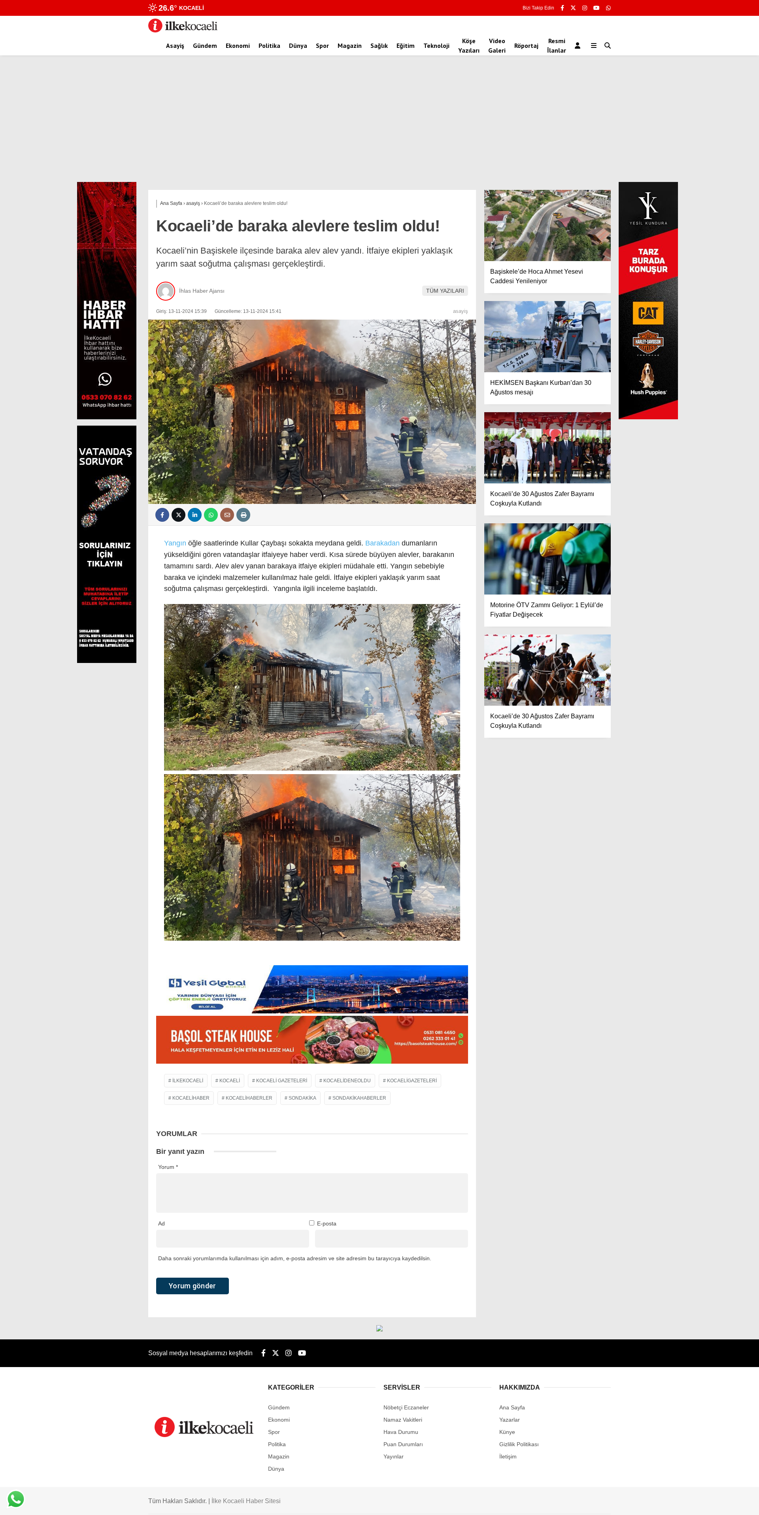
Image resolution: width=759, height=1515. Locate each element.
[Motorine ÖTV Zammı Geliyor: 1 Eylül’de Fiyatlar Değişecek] (547, 559)
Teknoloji (436, 45)
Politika (269, 45)
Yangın (175, 543)
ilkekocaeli (187, 1080)
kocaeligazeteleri (412, 1080)
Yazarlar (509, 1420)
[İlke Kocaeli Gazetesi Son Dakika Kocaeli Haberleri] (182, 30)
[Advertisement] (379, 122)
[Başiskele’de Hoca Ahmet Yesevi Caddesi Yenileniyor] (547, 225)
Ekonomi (238, 45)
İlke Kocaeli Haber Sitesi (246, 1501)
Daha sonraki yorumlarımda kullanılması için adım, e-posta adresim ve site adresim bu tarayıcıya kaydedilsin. (294, 1258)
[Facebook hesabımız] (562, 8)
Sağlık (379, 45)
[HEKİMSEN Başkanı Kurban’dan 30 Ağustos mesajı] (547, 336)
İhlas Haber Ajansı (202, 291)
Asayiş (175, 45)
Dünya (298, 45)
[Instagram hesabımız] (584, 8)
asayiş (460, 311)
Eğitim (405, 45)
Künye (507, 1432)
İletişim (508, 1456)
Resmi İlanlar (556, 45)
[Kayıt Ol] (579, 45)
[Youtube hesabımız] (596, 8)
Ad (161, 1223)
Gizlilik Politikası (519, 1444)
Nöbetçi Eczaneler (406, 1407)
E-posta (326, 1223)
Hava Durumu (400, 1432)
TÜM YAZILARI (445, 291)
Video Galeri (497, 45)
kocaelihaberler (249, 1098)
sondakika (302, 1098)
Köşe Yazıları (469, 45)
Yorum (168, 1167)
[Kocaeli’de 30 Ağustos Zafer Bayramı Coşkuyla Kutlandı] (547, 447)
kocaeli (229, 1080)
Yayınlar (393, 1456)
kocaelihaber (191, 1098)
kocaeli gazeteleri (281, 1080)
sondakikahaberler (359, 1098)
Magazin (350, 45)
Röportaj (526, 45)
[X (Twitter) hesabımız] (573, 8)
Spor (322, 45)
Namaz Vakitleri (402, 1420)
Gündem (205, 45)
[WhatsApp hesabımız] (608, 8)
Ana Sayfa (512, 1407)
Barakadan (382, 543)
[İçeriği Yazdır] (243, 515)
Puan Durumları (403, 1444)
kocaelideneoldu (347, 1080)
